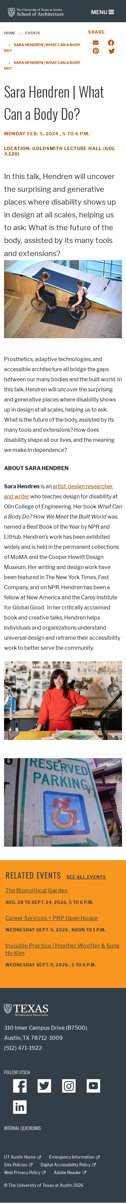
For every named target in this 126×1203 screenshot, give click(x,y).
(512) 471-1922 (23, 1048)
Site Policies (15, 1164)
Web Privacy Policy (22, 1172)
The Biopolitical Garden (36, 890)
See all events (86, 877)
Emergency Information (71, 1157)
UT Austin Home (20, 1157)
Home (9, 33)
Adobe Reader (67, 1172)
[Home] (36, 12)
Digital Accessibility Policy (65, 1164)
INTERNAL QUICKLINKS (22, 1127)
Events (32, 33)
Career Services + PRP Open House (51, 918)
